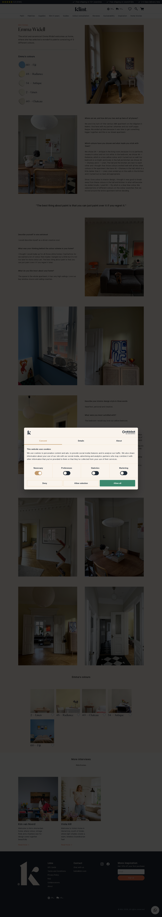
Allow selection (81, 483)
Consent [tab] (43, 441)
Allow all (117, 483)
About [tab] (119, 441)
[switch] (66, 473)
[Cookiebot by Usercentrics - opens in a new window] (124, 432)
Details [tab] (81, 441)
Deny (44, 483)
